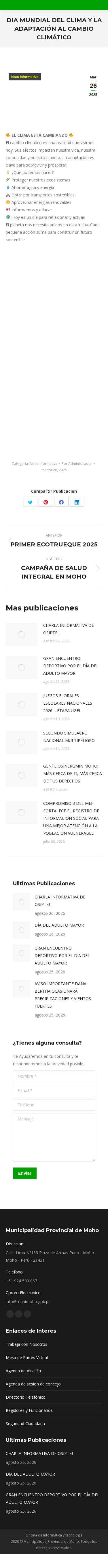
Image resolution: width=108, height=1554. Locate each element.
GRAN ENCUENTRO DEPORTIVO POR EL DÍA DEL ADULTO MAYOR (70, 666)
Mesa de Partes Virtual (27, 1357)
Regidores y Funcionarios (29, 1410)
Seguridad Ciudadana (25, 1423)
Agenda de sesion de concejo (33, 1384)
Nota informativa (25, 77)
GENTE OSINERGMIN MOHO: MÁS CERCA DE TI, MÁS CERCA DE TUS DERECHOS (72, 773)
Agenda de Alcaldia (23, 1370)
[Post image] (21, 634)
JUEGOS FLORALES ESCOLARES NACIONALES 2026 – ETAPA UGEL (67, 703)
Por (77, 463)
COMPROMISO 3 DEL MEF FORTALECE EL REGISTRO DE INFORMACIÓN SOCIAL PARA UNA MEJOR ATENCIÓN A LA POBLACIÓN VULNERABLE (71, 818)
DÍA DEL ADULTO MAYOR (59, 925)
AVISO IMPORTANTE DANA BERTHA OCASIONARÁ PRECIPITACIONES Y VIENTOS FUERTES (63, 995)
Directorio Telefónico (26, 1397)
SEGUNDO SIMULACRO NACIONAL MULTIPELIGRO (69, 736)
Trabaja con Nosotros (26, 1344)
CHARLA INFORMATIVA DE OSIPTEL (68, 629)
